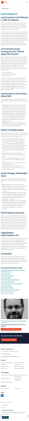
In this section (5, 8)
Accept (5, 417)
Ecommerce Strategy (19, 362)
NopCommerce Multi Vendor (7, 281)
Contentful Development (6, 382)
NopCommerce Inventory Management (10, 279)
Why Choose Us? (5, 388)
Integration (3, 364)
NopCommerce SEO (5, 273)
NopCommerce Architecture (7, 275)
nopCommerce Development (7, 375)
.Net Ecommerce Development (18, 379)
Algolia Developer (5, 378)
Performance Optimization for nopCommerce (12, 283)
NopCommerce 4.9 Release (7, 293)
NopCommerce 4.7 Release (7, 287)
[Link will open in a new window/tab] (2, 395)
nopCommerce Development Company (11, 268)
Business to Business (19, 368)
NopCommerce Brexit (6, 277)
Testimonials (17, 388)
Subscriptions (4, 368)
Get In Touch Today (9, 340)
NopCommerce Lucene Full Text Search (10, 289)
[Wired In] (5, 2)
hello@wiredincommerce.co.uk (11, 356)
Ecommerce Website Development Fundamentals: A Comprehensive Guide (13, 270)
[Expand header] (27, 2)
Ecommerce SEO (5, 366)
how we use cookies (14, 412)
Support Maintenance (19, 366)
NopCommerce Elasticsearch (8, 291)
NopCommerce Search (6, 285)
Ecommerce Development (7, 362)
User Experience (18, 364)
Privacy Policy (3, 407)
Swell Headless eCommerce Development (21, 375)
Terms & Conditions (4, 404)
